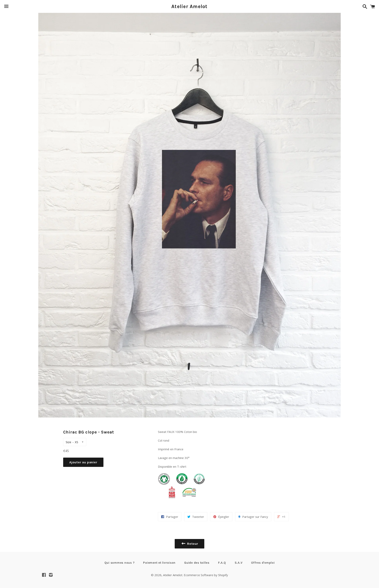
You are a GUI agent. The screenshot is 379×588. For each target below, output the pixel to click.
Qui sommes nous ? (119, 562)
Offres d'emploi (263, 562)
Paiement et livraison (159, 562)
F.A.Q (222, 562)
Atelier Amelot (189, 6)
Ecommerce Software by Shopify (206, 575)
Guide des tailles (196, 562)
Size (68, 442)
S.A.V (239, 562)
